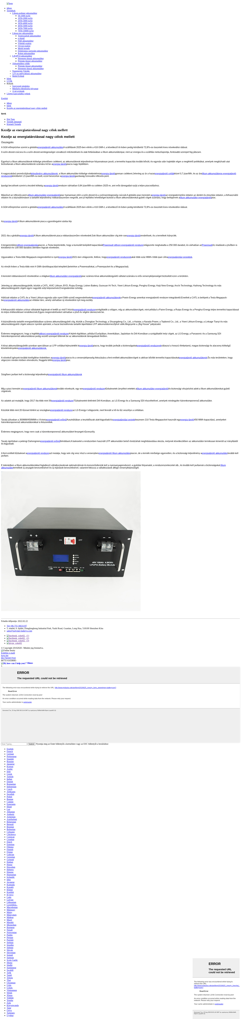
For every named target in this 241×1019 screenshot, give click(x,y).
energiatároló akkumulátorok (106, 297)
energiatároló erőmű (57, 419)
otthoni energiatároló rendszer (54, 333)
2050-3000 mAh (25, 21)
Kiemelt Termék (14, 124)
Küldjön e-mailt (8, 653)
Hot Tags (11, 119)
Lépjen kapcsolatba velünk (18, 93)
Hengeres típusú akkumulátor (31, 58)
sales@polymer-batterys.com (19, 631)
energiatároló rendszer (84, 309)
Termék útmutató (14, 122)
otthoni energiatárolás (27, 245)
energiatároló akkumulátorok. (32, 348)
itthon (9, 8)
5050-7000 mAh (25, 28)
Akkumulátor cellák (21, 63)
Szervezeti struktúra (21, 86)
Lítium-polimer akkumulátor (24, 13)
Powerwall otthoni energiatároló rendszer (123, 245)
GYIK (9, 81)
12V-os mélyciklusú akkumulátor (26, 73)
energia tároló (59, 164)
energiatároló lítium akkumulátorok (65, 374)
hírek (9, 78)
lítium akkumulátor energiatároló (44, 195)
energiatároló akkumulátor (50, 147)
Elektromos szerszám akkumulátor (33, 51)
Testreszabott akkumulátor (29, 36)
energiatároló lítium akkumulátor (114, 453)
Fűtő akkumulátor (25, 41)
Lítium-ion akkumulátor (22, 33)
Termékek (11, 10)
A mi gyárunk (18, 91)
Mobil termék (24, 48)
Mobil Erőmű (18, 76)
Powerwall (207, 245)
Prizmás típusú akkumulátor (30, 61)
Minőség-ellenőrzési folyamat (25, 88)
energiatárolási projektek (180, 257)
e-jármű (21, 38)
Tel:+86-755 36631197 (17, 626)
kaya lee (4, 655)
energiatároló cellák (164, 173)
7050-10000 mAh (26, 31)
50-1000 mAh (24, 16)
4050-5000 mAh (25, 26)
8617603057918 (8, 658)
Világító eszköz (24, 43)
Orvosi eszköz (24, 46)
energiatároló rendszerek (119, 257)
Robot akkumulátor (26, 53)
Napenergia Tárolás (21, 71)
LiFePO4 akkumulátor (22, 56)
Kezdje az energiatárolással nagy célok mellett (27, 108)
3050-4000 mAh (25, 23)
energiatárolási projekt (124, 419)
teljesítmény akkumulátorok (44, 173)
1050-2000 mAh (25, 18)
